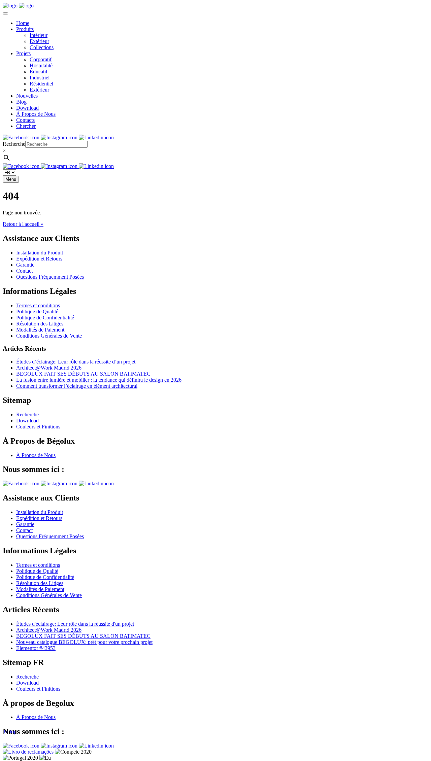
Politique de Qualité (37, 311)
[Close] (5, 13)
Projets (23, 53)
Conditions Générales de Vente (49, 336)
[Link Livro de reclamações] (29, 752)
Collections (42, 47)
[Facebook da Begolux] (22, 137)
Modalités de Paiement (40, 330)
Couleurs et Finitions (38, 426)
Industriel (39, 77)
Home (22, 23)
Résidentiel (41, 84)
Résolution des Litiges (39, 323)
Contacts (25, 120)
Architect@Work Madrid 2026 (48, 368)
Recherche (14, 144)
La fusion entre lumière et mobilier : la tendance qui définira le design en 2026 (98, 380)
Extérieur (39, 41)
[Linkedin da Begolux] (96, 137)
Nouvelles (27, 96)
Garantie (25, 265)
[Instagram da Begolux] (60, 137)
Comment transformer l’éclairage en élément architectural (76, 386)
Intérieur (38, 35)
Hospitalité (41, 65)
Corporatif (41, 59)
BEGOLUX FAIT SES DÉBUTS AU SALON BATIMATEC (83, 374)
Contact (24, 271)
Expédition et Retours (39, 259)
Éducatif (38, 71)
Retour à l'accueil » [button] (23, 224)
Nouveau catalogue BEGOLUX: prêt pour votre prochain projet (84, 642)
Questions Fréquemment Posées (50, 277)
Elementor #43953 (36, 648)
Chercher (26, 126)
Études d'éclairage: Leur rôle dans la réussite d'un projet (75, 624)
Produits (25, 29)
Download (27, 108)
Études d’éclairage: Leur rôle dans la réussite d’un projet (75, 362)
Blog (21, 102)
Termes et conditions (38, 305)
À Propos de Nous (36, 114)
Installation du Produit (39, 252)
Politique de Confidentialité (45, 317)
